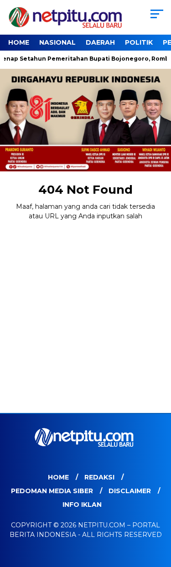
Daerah (100, 42)
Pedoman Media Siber (52, 491)
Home (18, 42)
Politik (139, 42)
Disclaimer (130, 491)
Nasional (57, 42)
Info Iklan (82, 504)
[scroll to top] (158, 514)
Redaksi (99, 477)
